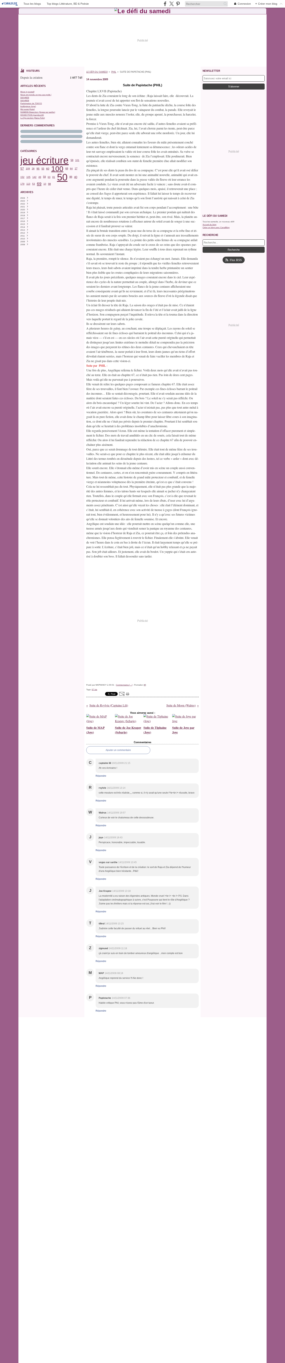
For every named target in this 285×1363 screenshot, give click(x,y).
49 (39, 177)
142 (34, 177)
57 (22, 168)
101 (77, 160)
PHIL (113, 71)
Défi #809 (24, 98)
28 (33, 168)
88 (70, 177)
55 (42, 168)
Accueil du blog (209, 224)
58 (72, 160)
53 (33, 184)
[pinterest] (177, 4)
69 (39, 184)
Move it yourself (27, 92)
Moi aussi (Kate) (27, 109)
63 (49, 177)
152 (22, 177)
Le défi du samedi (97, 71)
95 (38, 168)
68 (66, 168)
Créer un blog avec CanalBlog (216, 227)
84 (71, 168)
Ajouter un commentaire (118, 750)
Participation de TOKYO (31, 103)
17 (76, 168)
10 (44, 184)
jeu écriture (44, 160)
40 (75, 177)
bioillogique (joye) (28, 106)
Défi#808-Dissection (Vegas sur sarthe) (37, 112)
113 (28, 184)
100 (57, 168)
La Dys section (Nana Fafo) (32, 118)
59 (44, 177)
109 (28, 168)
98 (49, 184)
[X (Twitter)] (171, 4)
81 (53, 177)
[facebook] (165, 4)
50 (62, 177)
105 (28, 177)
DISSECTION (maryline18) (32, 115)
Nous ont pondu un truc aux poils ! (35, 95)
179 (22, 184)
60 (47, 168)
